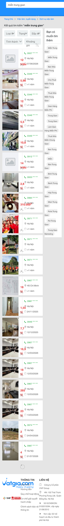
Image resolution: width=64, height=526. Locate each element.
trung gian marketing (51, 232)
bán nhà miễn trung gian (50, 70)
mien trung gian (51, 203)
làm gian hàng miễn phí (51, 128)
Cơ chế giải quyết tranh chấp (29, 500)
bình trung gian (51, 175)
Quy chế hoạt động (30, 493)
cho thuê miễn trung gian (50, 83)
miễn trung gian (51, 49)
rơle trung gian (51, 213)
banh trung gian (51, 185)
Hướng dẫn (26, 489)
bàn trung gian (51, 166)
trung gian (52, 115)
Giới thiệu (25, 484)
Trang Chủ (8, 18)
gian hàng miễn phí (51, 108)
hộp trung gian (51, 194)
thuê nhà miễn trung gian (50, 97)
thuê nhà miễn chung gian (50, 140)
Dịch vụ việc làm (47, 18)
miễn (50, 158)
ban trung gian (51, 151)
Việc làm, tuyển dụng (26, 18)
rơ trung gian (50, 222)
